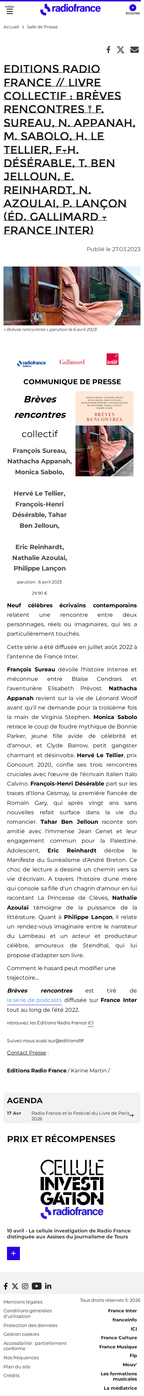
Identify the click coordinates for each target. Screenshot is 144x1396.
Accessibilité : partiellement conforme (35, 1346)
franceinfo (125, 1319)
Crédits (11, 1375)
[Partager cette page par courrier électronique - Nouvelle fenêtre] (134, 50)
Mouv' (130, 1364)
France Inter (122, 1310)
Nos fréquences (21, 1357)
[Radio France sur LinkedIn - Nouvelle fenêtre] (48, 1286)
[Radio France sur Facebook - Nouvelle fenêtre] (5, 1286)
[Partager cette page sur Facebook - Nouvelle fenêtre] (108, 50)
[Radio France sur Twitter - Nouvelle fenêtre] (15, 1286)
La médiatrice (120, 1388)
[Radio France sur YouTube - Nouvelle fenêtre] (37, 1286)
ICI (134, 1329)
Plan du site (16, 1366)
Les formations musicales (119, 1376)
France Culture (119, 1337)
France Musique (118, 1346)
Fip (133, 1355)
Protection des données (30, 1325)
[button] (133, 9)
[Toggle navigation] (9, 10)
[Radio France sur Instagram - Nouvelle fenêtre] (25, 1286)
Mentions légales (22, 1302)
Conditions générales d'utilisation (27, 1313)
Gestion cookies (21, 1334)
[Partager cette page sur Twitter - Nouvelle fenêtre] (120, 50)
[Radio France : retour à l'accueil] (70, 9)
